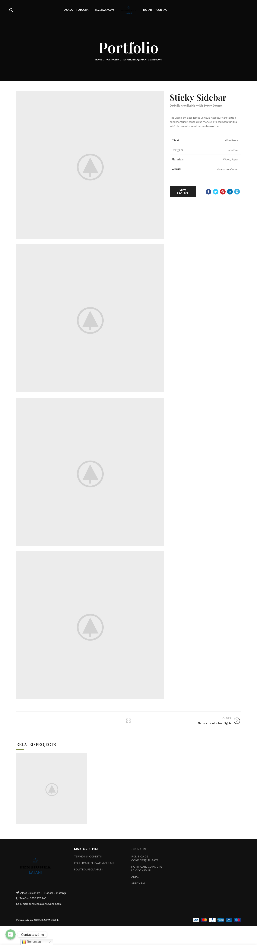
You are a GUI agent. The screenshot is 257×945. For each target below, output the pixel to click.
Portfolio (112, 59)
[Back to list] (128, 721)
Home (98, 59)
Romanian (33, 941)
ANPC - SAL (138, 883)
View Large (84, 756)
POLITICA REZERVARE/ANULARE (94, 863)
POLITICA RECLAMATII (88, 869)
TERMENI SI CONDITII (88, 856)
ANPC (135, 876)
